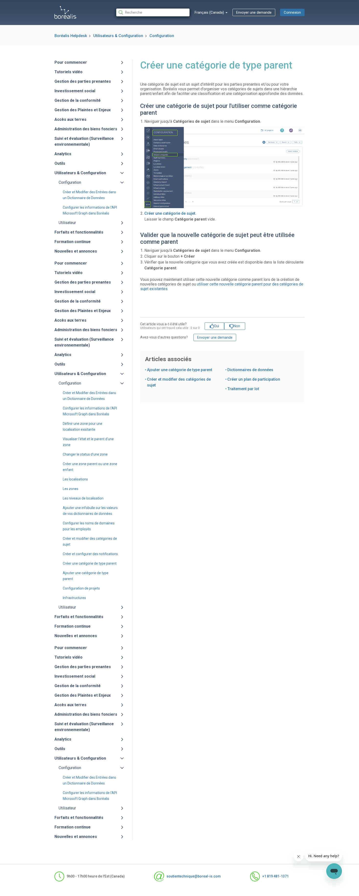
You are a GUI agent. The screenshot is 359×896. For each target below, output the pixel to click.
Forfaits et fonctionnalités (78, 232)
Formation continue (72, 241)
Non (236, 326)
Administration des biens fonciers (85, 129)
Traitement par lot (243, 389)
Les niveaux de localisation (83, 498)
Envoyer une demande (254, 12)
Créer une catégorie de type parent (89, 563)
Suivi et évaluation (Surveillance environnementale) (84, 141)
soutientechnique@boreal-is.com (194, 876)
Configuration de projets (81, 588)
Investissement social (74, 91)
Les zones (70, 489)
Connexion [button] (292, 12)
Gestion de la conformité (77, 100)
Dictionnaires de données (250, 369)
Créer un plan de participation (253, 379)
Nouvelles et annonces (75, 251)
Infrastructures (74, 598)
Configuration (161, 35)
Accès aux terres (70, 119)
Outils (59, 163)
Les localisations (75, 479)
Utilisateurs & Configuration (118, 35)
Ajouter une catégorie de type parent (179, 369)
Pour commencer (70, 62)
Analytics (62, 154)
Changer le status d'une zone (85, 454)
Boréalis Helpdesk (70, 35)
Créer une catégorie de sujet (169, 213)
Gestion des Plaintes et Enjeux (82, 110)
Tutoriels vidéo (68, 72)
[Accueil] (65, 12)
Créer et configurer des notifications (90, 554)
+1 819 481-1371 (275, 876)
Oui (216, 326)
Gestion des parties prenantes (82, 81)
